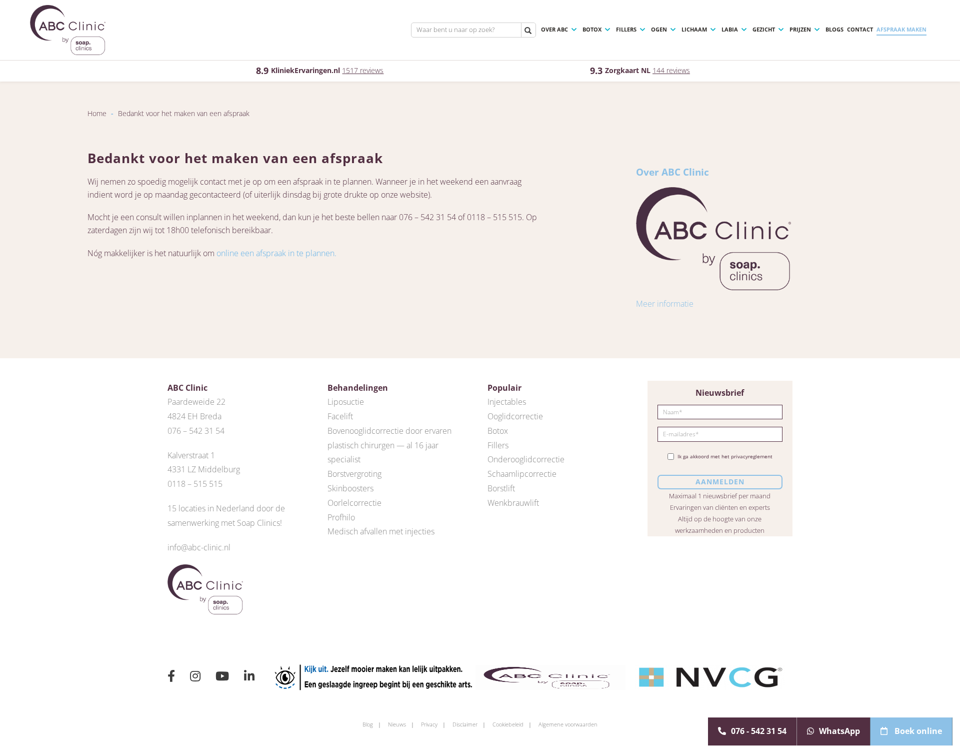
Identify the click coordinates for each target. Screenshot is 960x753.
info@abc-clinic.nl (199, 547)
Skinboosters (351, 488)
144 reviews (671, 70)
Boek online (917, 730)
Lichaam (694, 29)
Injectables (507, 401)
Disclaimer (465, 724)
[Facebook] (171, 677)
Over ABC (554, 29)
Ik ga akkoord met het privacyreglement (725, 456)
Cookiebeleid (508, 724)
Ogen (659, 29)
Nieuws (397, 724)
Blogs (835, 29)
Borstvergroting (355, 473)
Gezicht (763, 29)
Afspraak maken (901, 29)
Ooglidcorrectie (515, 416)
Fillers (626, 29)
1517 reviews (363, 70)
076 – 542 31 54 (196, 430)
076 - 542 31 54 (758, 730)
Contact (860, 29)
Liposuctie (346, 401)
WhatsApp (839, 730)
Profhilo (341, 517)
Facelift (340, 416)
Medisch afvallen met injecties (381, 531)
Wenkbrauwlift (513, 502)
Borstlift (501, 488)
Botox (592, 29)
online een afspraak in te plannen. (276, 253)
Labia (730, 29)
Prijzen (800, 29)
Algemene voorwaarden (568, 724)
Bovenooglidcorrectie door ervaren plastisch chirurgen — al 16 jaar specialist (390, 445)
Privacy (429, 724)
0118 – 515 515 (195, 483)
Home (97, 113)
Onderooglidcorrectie (526, 459)
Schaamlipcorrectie (522, 473)
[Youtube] (222, 677)
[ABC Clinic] (68, 30)
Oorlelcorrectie (355, 502)
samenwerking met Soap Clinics (224, 522)
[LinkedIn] (249, 677)
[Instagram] (195, 677)
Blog (367, 724)
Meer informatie (665, 303)
